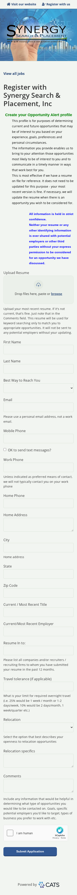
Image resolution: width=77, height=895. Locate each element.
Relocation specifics (19, 751)
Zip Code (10, 585)
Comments (12, 776)
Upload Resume (16, 272)
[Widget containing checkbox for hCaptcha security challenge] (35, 833)
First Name (12, 342)
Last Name (12, 361)
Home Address (15, 515)
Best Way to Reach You (21, 380)
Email (7, 399)
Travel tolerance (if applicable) (27, 679)
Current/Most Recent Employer (28, 623)
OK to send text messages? (29, 450)
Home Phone (14, 495)
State (7, 566)
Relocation (12, 719)
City (6, 540)
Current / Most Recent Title (25, 604)
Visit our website (23, 4)
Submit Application (30, 851)
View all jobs (14, 73)
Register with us (58, 4)
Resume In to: (14, 643)
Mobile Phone (14, 430)
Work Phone (13, 459)
